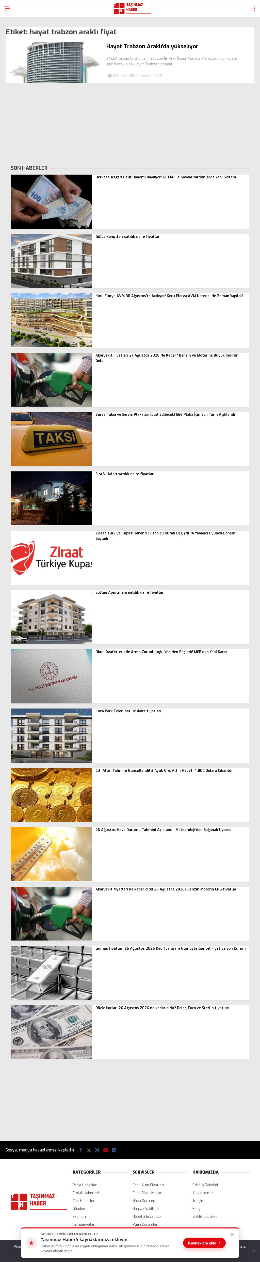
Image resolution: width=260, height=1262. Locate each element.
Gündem (79, 1208)
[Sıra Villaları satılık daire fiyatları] (51, 524)
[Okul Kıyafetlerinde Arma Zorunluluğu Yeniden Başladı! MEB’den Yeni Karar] (51, 702)
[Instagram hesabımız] (97, 1150)
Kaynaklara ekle (204, 1243)
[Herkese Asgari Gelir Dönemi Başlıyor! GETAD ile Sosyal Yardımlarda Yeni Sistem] (51, 227)
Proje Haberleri (85, 1185)
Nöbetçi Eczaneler (147, 1216)
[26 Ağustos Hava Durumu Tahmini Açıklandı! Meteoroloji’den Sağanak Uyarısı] (51, 880)
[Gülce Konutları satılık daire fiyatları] (51, 286)
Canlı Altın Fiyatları (148, 1185)
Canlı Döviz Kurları (147, 1193)
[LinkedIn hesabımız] (114, 1150)
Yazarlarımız (202, 1193)
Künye (197, 1208)
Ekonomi (80, 1216)
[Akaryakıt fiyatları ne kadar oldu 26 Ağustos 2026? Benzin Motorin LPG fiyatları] (51, 939)
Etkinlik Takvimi (205, 1185)
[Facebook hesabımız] (80, 1150)
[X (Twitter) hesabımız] (88, 1150)
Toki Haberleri (84, 1200)
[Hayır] (253, 1251)
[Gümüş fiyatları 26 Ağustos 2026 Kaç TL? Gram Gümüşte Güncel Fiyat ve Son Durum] (51, 998)
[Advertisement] (130, 123)
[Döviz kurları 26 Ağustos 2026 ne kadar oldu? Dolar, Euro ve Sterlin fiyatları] (51, 1058)
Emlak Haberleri (86, 1193)
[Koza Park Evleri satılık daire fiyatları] (51, 761)
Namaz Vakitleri (146, 1208)
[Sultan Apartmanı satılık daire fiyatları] (51, 642)
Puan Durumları (145, 1224)
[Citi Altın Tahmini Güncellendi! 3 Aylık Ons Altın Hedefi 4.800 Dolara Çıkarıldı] (51, 820)
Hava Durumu (144, 1200)
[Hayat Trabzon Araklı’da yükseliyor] (54, 81)
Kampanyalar (84, 1224)
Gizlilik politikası (205, 1216)
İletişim (198, 1200)
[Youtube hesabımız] (105, 1150)
